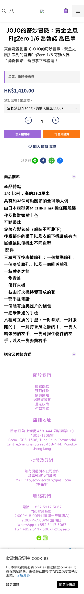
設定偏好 (12, 584)
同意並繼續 (67, 584)
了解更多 (23, 575)
